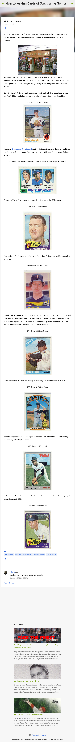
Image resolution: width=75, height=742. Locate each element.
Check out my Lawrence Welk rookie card (27, 681)
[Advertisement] (37, 603)
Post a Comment (9, 583)
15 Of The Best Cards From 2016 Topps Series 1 (29, 714)
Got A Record (22, 149)
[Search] (69, 3)
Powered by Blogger (38, 735)
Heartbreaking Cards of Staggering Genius (36, 3)
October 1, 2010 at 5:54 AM (19, 578)
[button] (5, 28)
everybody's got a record (23, 554)
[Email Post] (5, 552)
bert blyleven (9, 554)
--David (12, 572)
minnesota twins (39, 554)
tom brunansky (52, 554)
